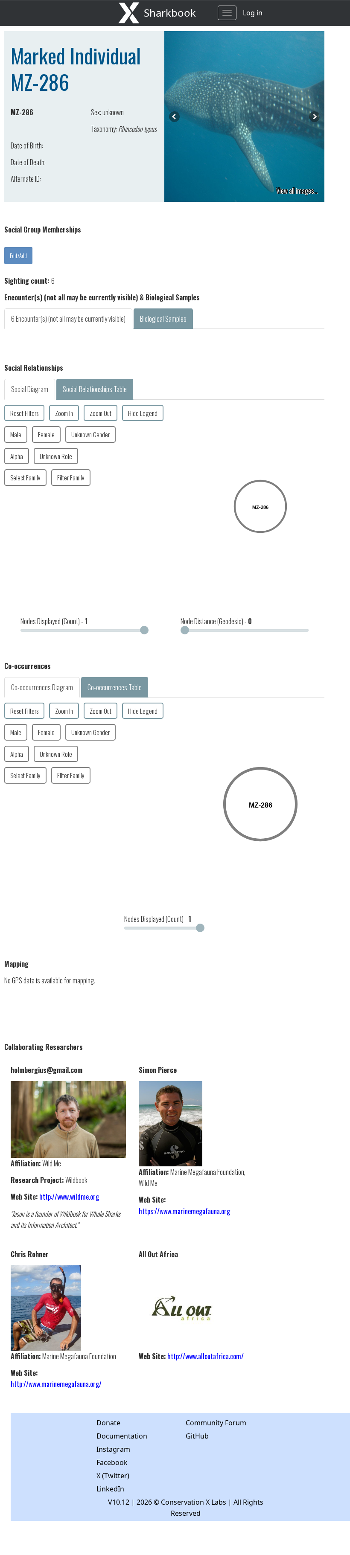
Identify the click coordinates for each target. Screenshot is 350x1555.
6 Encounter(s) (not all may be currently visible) (68, 319)
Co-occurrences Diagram (42, 687)
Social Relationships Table (95, 389)
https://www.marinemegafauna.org (184, 1211)
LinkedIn (110, 1489)
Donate (108, 1422)
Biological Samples (163, 319)
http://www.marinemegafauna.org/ (56, 1384)
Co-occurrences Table (115, 687)
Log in (252, 12)
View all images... (297, 191)
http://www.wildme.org (69, 1197)
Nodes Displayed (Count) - (54, 621)
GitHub (197, 1436)
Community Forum (216, 1422)
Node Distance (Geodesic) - (216, 621)
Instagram (113, 1449)
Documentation (121, 1436)
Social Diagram (29, 389)
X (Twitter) (112, 1475)
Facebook (112, 1462)
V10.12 (118, 1502)
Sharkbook (170, 13)
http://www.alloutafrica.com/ (205, 1356)
